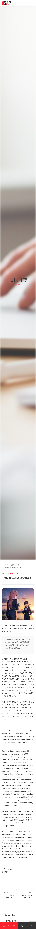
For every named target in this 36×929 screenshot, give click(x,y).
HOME (6, 565)
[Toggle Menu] (32, 3)
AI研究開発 (9, 921)
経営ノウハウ (15, 565)
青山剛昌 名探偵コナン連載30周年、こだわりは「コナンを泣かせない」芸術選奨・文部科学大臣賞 (18, 629)
